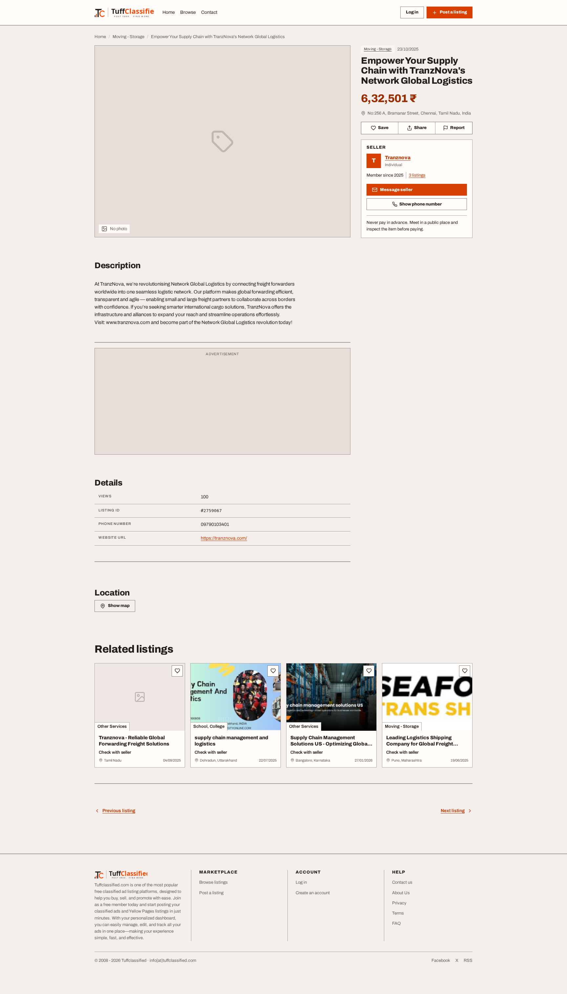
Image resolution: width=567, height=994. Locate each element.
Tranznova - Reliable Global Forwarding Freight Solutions (134, 740)
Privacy (399, 903)
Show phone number (420, 204)
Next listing (453, 810)
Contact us (402, 882)
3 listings (417, 175)
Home (168, 12)
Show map (119, 605)
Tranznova (397, 157)
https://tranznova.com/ (224, 538)
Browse (188, 12)
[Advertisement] (222, 404)
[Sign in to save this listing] (177, 671)
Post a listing (211, 893)
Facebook (440, 960)
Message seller (396, 189)
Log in (412, 12)
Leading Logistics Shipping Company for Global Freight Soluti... (419, 744)
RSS (468, 960)
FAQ (396, 923)
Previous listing (118, 810)
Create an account (313, 893)
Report (457, 127)
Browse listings (213, 882)
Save (383, 127)
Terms (398, 913)
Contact (209, 12)
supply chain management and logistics (231, 740)
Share (420, 127)
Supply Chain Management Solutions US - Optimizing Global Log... (329, 744)
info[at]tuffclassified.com (173, 960)
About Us (401, 893)
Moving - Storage (378, 49)
